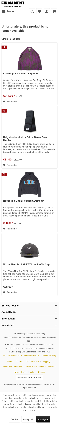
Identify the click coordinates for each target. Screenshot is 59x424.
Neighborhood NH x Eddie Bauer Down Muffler (25, 139)
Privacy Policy (20, 371)
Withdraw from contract (29, 377)
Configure (43, 419)
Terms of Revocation (35, 366)
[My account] (47, 11)
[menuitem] (7, 11)
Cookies (41, 371)
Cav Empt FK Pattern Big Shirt (20, 73)
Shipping (46, 361)
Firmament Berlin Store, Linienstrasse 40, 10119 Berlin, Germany (29, 355)
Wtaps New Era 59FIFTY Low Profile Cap (26, 264)
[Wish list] (39, 11)
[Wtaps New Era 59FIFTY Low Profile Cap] (29, 248)
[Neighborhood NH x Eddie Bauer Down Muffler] (29, 121)
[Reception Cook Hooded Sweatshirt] (29, 184)
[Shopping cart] (54, 11)
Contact (19, 361)
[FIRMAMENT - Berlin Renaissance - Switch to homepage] (13, 4)
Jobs (32, 371)
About (9, 361)
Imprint (51, 366)
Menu (10, 11)
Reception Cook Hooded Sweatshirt (23, 200)
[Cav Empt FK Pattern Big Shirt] (29, 57)
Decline (14, 419)
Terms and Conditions (12, 366)
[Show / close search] (32, 11)
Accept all (28, 419)
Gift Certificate (32, 361)
